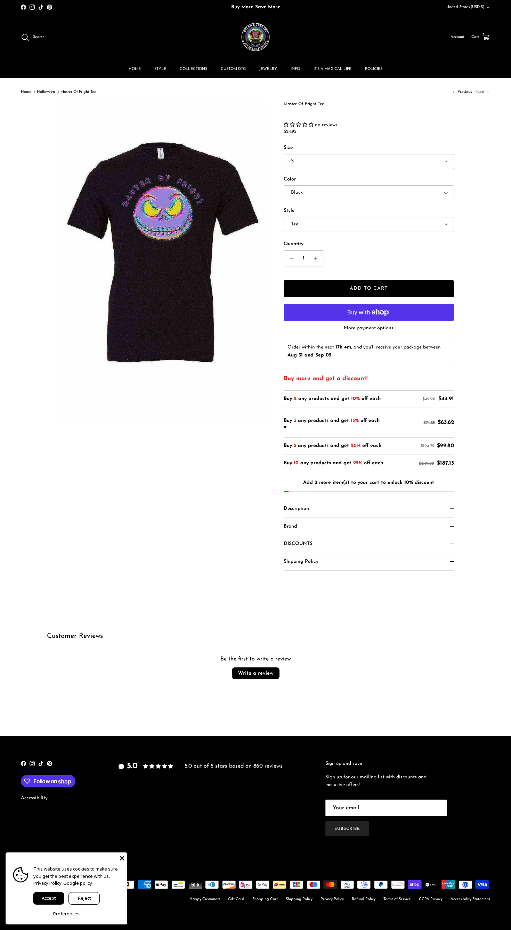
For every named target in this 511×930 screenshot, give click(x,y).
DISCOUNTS (298, 543)
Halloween (46, 92)
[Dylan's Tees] (255, 37)
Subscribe (347, 829)
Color (290, 179)
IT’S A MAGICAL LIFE (332, 69)
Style (289, 210)
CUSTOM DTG (233, 69)
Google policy (77, 883)
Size (288, 147)
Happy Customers (204, 899)
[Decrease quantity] (290, 258)
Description (296, 508)
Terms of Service (397, 899)
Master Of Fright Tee (78, 92)
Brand (290, 526)
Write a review (256, 673)
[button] (299, 125)
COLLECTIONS (193, 69)
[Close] (122, 857)
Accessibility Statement (470, 899)
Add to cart (369, 288)
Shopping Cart (265, 899)
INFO (295, 69)
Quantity (293, 244)
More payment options (369, 328)
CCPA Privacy (431, 899)
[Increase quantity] (317, 258)
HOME (135, 69)
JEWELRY (268, 69)
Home (26, 92)
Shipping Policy (301, 561)
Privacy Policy (332, 899)
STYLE (160, 69)
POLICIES (373, 69)
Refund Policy (363, 899)
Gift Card (236, 899)
